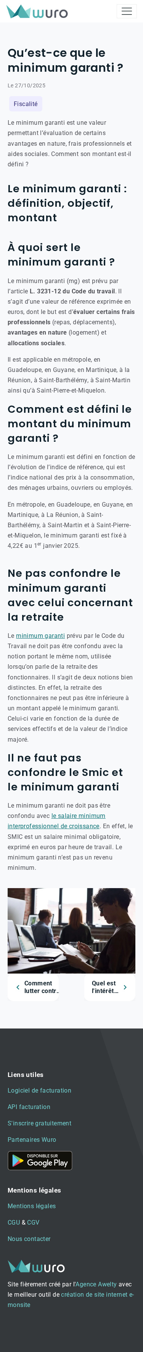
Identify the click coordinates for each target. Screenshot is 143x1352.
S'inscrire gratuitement (39, 1123)
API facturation (29, 1107)
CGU (14, 1222)
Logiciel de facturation (39, 1090)
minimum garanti (40, 635)
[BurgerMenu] (127, 11)
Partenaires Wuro (32, 1139)
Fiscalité (26, 104)
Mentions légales (32, 1206)
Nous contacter (29, 1239)
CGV (33, 1222)
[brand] (38, 11)
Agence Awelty (96, 1284)
